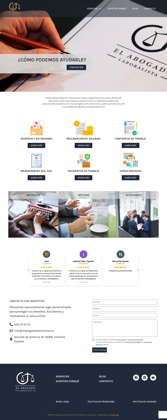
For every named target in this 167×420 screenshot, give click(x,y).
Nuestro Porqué (117, 8)
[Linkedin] (145, 378)
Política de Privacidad (135, 340)
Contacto (150, 8)
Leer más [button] (46, 282)
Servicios (92, 8)
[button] (138, 270)
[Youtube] (153, 378)
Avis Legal (121, 340)
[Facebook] (136, 378)
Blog (135, 8)
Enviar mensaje (99, 350)
